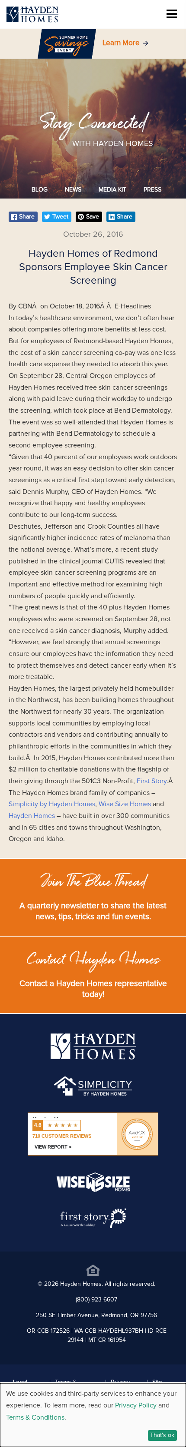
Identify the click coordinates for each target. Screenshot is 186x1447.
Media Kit (112, 190)
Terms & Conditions (35, 1417)
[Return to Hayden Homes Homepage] (32, 15)
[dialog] (93, 1415)
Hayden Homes (33, 815)
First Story (152, 781)
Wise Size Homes (126, 804)
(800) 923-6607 (96, 1300)
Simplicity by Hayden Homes (52, 804)
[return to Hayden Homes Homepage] (93, 1057)
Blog (40, 190)
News (73, 190)
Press (152, 190)
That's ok (162, 1435)
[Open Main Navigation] (172, 15)
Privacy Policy (136, 1405)
